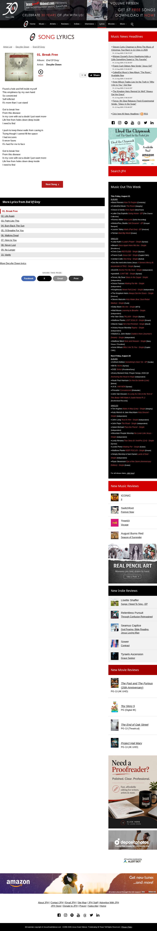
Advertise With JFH (109, 902)
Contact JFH (57, 902)
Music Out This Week (126, 187)
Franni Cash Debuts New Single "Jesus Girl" (132, 66)
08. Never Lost (8, 245)
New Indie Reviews (124, 591)
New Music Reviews (125, 486)
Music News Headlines (127, 36)
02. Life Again (7, 216)
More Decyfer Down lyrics (13, 263)
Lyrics (101, 24)
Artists (53, 24)
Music (41, 24)
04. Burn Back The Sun (12, 225)
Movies (111, 24)
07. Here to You (9, 240)
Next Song (52, 184)
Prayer (82, 906)
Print (76, 278)
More (122, 24)
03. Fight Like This (10, 220)
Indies (76, 24)
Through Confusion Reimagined (137, 616)
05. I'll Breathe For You (12, 230)
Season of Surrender (131, 537)
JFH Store (56, 906)
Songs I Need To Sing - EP (134, 604)
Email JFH (70, 902)
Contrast (125, 645)
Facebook (28, 278)
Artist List (7, 47)
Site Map (82, 902)
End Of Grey (39, 47)
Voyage (124, 524)
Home (32, 24)
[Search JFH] (132, 24)
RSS (146, 114)
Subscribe (93, 906)
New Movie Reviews (125, 670)
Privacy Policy (127, 927)
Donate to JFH (70, 906)
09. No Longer (8, 249)
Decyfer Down (22, 47)
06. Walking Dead (10, 235)
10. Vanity (6, 254)
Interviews (89, 24)
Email (60, 278)
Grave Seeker (128, 658)
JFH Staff (93, 902)
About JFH (43, 902)
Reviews (65, 24)
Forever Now (127, 512)
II (121, 499)
